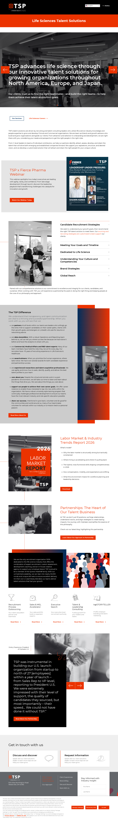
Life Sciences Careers (37, 118)
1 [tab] (57, 105)
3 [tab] (60, 105)
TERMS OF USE (21, 815)
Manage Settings (77, 807)
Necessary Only (91, 807)
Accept (104, 807)
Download (66, 489)
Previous (5, 69)
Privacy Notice (9, 815)
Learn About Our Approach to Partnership (77, 537)
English (90, 5)
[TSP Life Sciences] (17, 7)
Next (112, 69)
